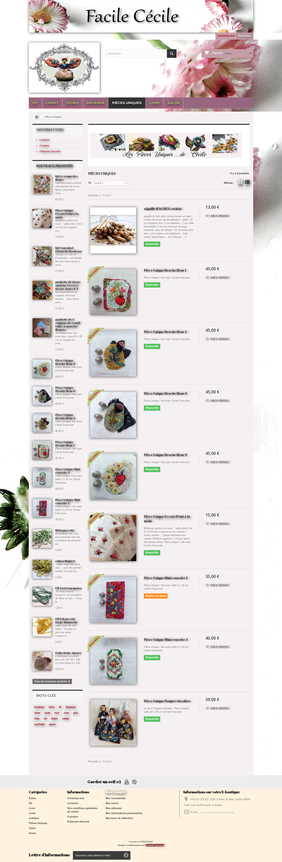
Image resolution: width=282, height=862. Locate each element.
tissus (32, 833)
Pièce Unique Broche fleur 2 (65, 416)
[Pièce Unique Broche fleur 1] (42, 450)
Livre (154, 103)
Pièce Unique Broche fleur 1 (65, 443)
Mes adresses (114, 808)
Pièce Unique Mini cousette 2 (67, 501)
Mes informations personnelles (124, 813)
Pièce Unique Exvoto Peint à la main (67, 213)
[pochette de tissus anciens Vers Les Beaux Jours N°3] (42, 290)
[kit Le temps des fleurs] (42, 184)
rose (66, 712)
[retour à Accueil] (36, 117)
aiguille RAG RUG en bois (163, 208)
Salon (173, 103)
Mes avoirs (112, 803)
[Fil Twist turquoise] (42, 596)
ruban (65, 718)
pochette (39, 724)
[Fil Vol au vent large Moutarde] (42, 627)
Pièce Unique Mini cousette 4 (67, 470)
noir (56, 712)
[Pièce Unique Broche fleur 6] (42, 395)
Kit (35, 103)
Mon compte (116, 792)
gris (75, 712)
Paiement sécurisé (49, 151)
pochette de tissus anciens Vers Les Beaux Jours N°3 (67, 285)
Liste (247, 186)
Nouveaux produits (54, 165)
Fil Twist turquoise (68, 588)
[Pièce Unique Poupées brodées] (113, 723)
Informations (49, 129)
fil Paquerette (65, 530)
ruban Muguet (65, 561)
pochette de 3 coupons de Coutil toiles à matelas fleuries (67, 324)
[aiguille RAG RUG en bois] (113, 230)
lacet (47, 712)
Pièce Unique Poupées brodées (167, 701)
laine (37, 712)
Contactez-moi (226, 35)
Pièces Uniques (127, 103)
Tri (89, 182)
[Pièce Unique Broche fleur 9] (42, 368)
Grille (240, 186)
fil (60, 707)
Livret (52, 103)
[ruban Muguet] (42, 569)
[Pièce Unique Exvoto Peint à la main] (42, 218)
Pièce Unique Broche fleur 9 (65, 362)
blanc (54, 718)
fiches (72, 103)
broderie (39, 707)
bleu (37, 718)
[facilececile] (64, 67)
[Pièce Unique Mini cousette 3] (42, 477)
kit (45, 718)
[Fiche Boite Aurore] (42, 661)
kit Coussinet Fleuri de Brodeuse (68, 249)
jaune (52, 724)
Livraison (44, 139)
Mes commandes (116, 798)
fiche (51, 707)
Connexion (244, 35)
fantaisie (71, 707)
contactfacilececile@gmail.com (217, 812)
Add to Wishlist (219, 215)
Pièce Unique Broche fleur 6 (65, 389)
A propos (44, 145)
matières (95, 103)
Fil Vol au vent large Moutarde (66, 620)
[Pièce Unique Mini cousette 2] (42, 508)
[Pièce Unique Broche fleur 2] (42, 423)
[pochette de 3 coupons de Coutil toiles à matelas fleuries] (42, 327)
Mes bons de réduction (119, 818)
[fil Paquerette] (42, 538)
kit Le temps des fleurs (66, 177)
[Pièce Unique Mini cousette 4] (113, 661)
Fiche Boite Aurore (68, 653)
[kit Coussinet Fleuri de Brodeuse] (42, 256)
